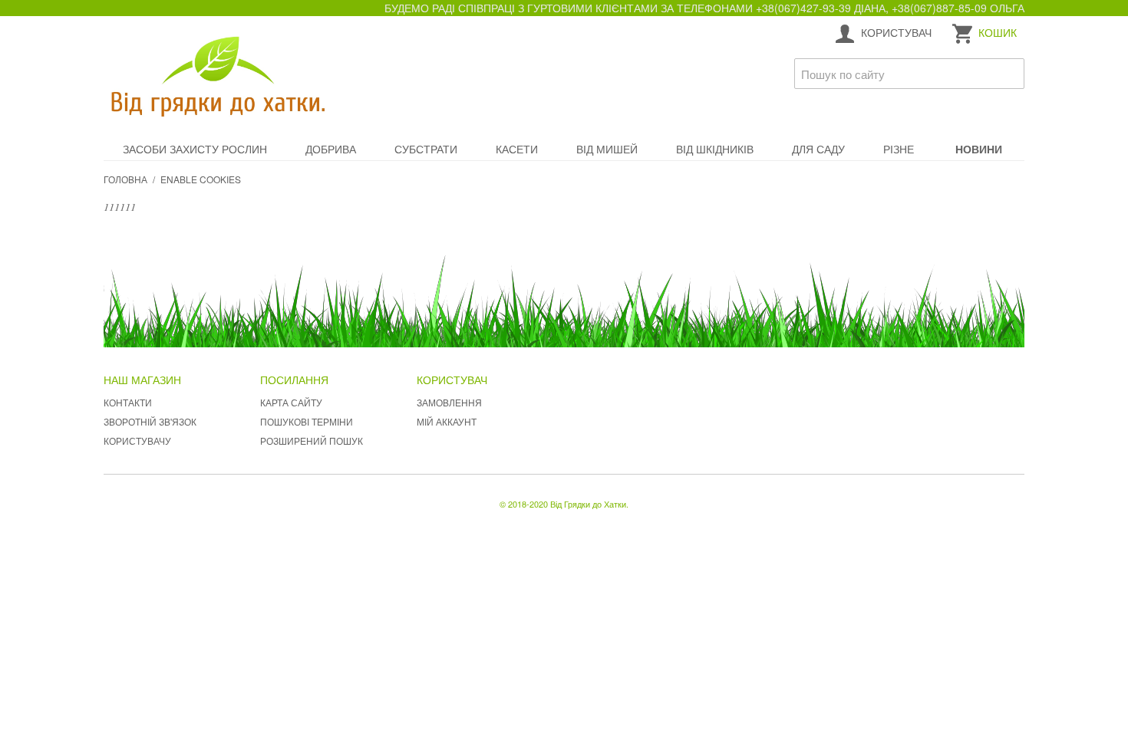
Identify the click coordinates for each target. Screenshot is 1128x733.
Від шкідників (715, 148)
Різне (898, 148)
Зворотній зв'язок (150, 421)
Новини (978, 148)
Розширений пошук (311, 440)
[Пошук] (1009, 73)
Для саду (818, 148)
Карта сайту (291, 402)
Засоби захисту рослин (195, 148)
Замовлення (449, 402)
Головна (125, 179)
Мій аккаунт (447, 421)
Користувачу (137, 440)
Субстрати (425, 148)
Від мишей (607, 148)
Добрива (330, 148)
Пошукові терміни (306, 421)
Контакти (128, 402)
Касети (517, 148)
